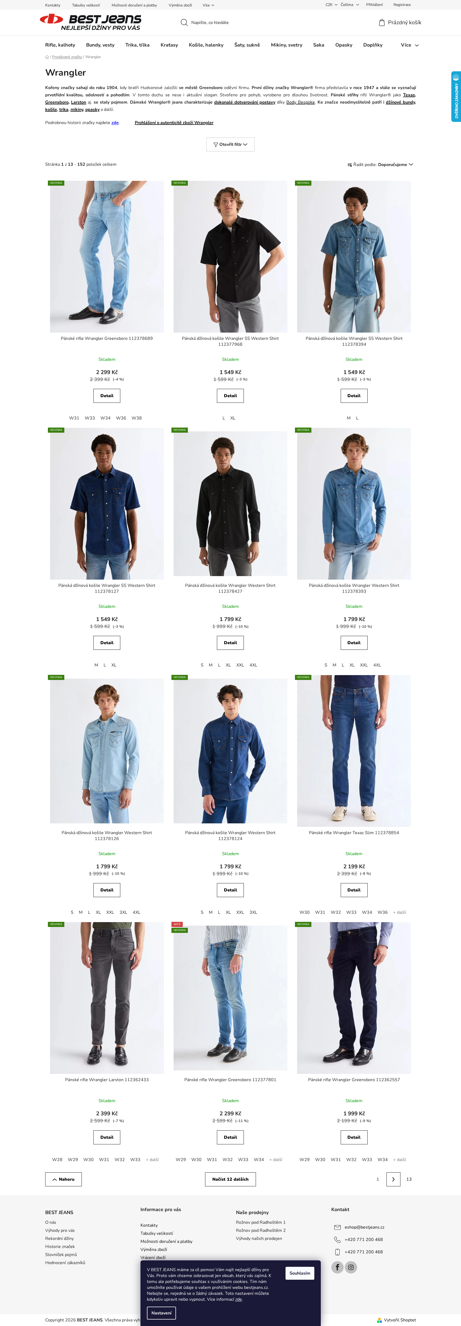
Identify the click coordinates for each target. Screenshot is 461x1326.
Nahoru (67, 1179)
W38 (137, 418)
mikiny (77, 109)
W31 (74, 418)
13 (409, 1179)
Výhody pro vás (60, 1230)
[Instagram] (351, 1267)
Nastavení (161, 1313)
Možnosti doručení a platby (134, 5)
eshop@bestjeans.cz (364, 1227)
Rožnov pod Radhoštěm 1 (261, 1222)
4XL (253, 665)
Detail (107, 396)
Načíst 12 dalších (230, 1179)
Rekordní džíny (59, 1239)
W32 (336, 912)
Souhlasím (300, 1273)
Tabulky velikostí (86, 5)
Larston (78, 102)
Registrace (402, 4)
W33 (90, 418)
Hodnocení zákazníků (65, 1263)
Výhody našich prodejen (259, 1239)
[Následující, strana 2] (393, 1179)
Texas (409, 95)
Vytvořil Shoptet (400, 1320)
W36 (121, 418)
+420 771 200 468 (364, 1239)
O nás (50, 1222)
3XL (123, 912)
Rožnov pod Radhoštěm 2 (261, 1230)
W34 (105, 418)
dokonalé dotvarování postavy (244, 102)
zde (238, 1299)
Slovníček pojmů (61, 1255)
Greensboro (57, 102)
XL (232, 418)
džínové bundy (400, 102)
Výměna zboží (180, 5)
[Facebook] (337, 1267)
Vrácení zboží (153, 1258)
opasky (92, 109)
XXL (240, 665)
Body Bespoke (300, 102)
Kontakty (52, 5)
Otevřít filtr (230, 144)
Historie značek (60, 1247)
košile (51, 109)
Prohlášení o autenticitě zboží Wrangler (174, 123)
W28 (57, 1160)
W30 (305, 912)
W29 (73, 1160)
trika (63, 109)
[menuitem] (60, 45)
